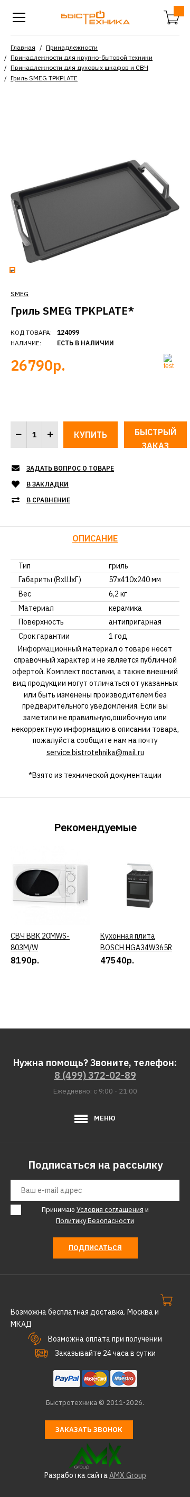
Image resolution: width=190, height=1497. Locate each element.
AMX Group (127, 1475)
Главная (23, 47)
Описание (95, 538)
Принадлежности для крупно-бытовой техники (82, 57)
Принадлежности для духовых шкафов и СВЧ (79, 67)
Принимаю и (95, 1215)
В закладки (47, 484)
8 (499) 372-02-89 (95, 1075)
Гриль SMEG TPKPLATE (44, 78)
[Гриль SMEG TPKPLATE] (95, 177)
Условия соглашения (110, 1209)
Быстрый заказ (155, 437)
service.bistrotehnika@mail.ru (95, 752)
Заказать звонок (88, 1429)
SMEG (19, 294)
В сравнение (48, 500)
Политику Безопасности (95, 1220)
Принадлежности (72, 47)
